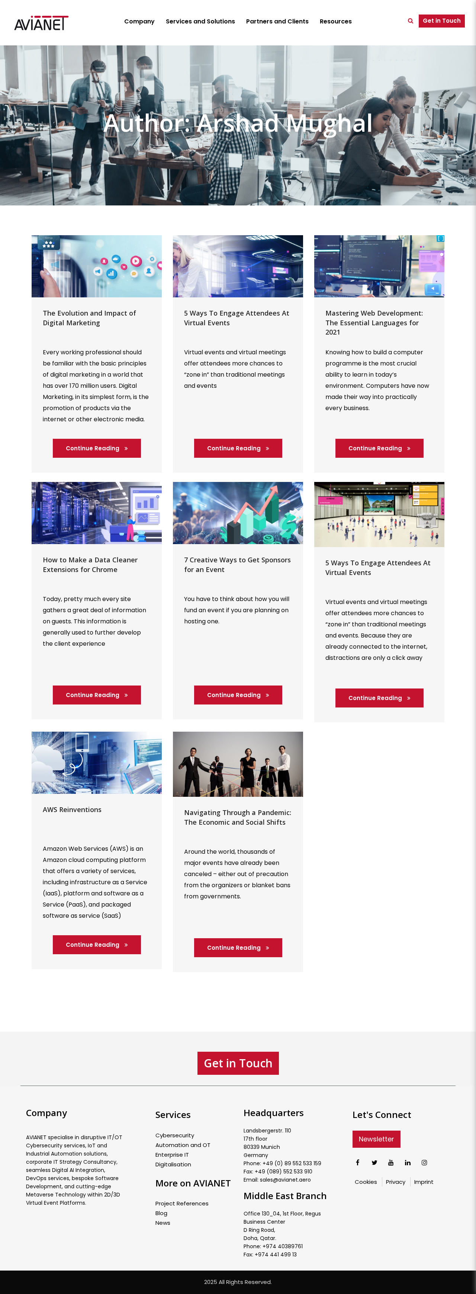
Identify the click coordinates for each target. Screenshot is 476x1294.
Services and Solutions (200, 21)
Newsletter (376, 1139)
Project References (182, 1203)
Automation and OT (182, 1145)
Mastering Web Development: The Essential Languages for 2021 (374, 322)
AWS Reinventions (72, 809)
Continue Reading (93, 448)
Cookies (366, 1182)
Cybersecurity (174, 1135)
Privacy (395, 1182)
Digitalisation (173, 1164)
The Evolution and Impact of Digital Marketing (89, 318)
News (162, 1223)
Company (139, 21)
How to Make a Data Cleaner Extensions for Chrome (90, 564)
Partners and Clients (277, 21)
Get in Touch (442, 21)
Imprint (424, 1182)
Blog (161, 1213)
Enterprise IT (172, 1154)
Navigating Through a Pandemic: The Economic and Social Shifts (237, 817)
